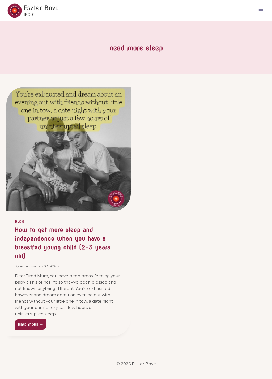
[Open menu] (261, 10)
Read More (32, 325)
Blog (19, 221)
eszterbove (28, 266)
